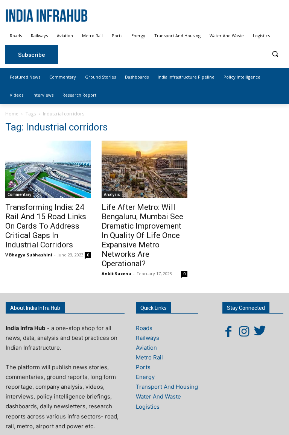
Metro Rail (149, 357)
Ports (143, 367)
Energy (145, 376)
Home (11, 114)
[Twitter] (260, 331)
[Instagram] (244, 331)
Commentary (19, 194)
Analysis (112, 194)
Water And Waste (158, 396)
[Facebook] (228, 331)
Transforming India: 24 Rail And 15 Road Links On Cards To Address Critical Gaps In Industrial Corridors (45, 226)
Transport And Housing (167, 386)
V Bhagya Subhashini (28, 255)
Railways (147, 337)
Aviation (146, 347)
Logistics (148, 406)
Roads (144, 328)
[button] (275, 54)
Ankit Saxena (116, 273)
